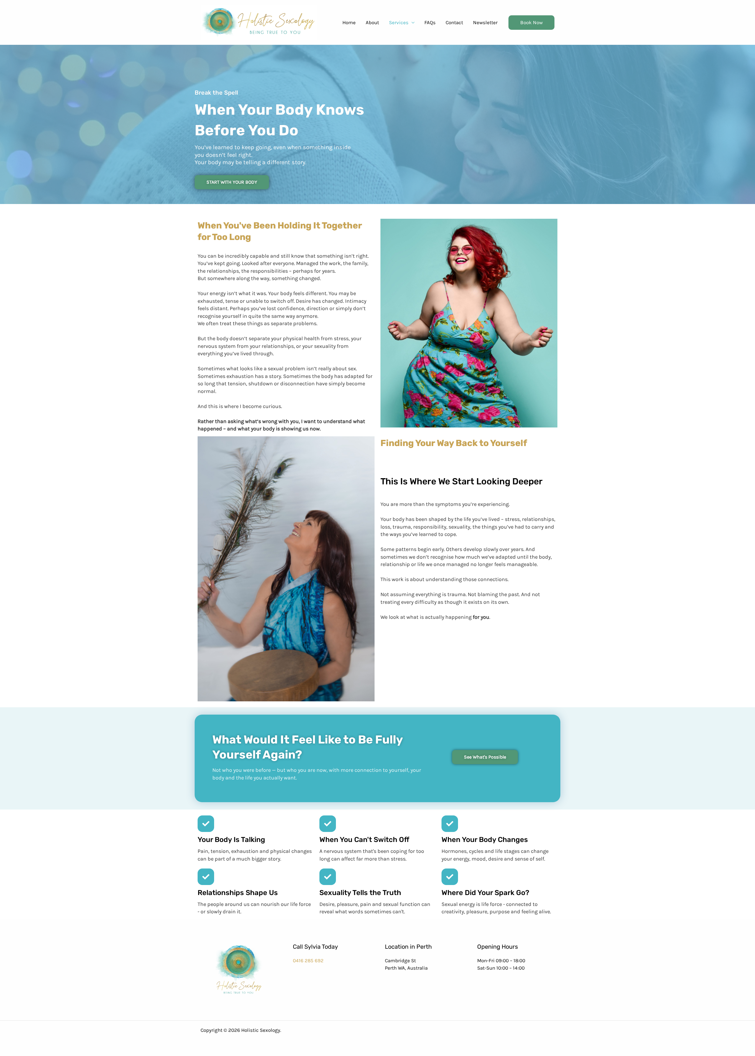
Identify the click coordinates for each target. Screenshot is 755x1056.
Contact (454, 22)
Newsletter (485, 22)
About (372, 22)
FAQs (430, 22)
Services (398, 22)
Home (349, 22)
